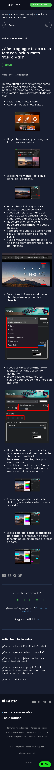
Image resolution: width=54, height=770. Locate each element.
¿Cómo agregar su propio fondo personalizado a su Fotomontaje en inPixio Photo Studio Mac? (24, 670)
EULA (46, 732)
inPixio (5, 14)
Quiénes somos (34, 732)
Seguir (8, 65)
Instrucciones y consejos (23, 14)
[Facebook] (14, 575)
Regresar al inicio (26, 619)
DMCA (32, 736)
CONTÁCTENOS (12, 718)
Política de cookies (39, 728)
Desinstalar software (15, 732)
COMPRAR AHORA (41, 5)
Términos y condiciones (17, 728)
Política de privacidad (17, 736)
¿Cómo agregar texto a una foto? (23, 652)
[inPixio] (14, 5)
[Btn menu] (4, 5)
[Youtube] (4, 575)
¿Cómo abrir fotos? (14, 679)
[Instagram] (9, 575)
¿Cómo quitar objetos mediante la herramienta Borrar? (23, 660)
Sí (18, 599)
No (36, 599)
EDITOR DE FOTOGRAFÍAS (18, 712)
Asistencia (42, 736)
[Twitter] (20, 575)
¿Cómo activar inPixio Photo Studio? (24, 646)
